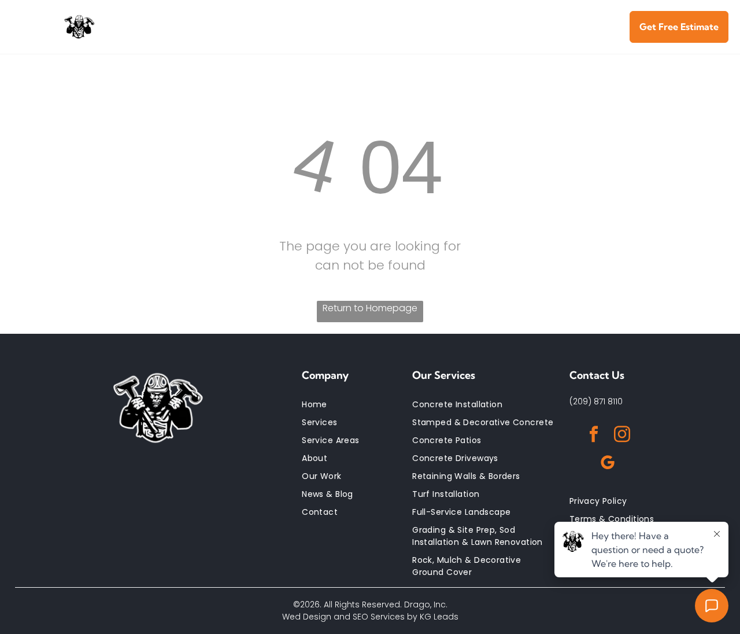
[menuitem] (206, 19)
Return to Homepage (370, 308)
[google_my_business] (607, 464)
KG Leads (439, 616)
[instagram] (622, 436)
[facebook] (593, 436)
